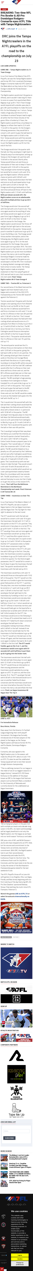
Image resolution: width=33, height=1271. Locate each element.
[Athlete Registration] (16, 1041)
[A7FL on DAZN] (16, 1003)
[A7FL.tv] (16, 978)
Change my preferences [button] (20, 1263)
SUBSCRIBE (9, 1138)
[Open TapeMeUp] (16, 1118)
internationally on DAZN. (15, 898)
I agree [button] (20, 1255)
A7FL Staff (11, 29)
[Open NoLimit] (16, 1063)
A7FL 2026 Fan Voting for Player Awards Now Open (19, 1181)
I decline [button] (19, 1259)
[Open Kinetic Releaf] (16, 1083)
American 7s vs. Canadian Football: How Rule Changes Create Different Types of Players (20, 1165)
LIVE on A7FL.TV (21, 893)
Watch (3, 1255)
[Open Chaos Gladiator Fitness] (16, 1101)
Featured (16, 937)
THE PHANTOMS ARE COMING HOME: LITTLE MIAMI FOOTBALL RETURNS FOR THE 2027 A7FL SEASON (20, 1174)
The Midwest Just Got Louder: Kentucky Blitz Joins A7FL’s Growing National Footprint (19, 1157)
